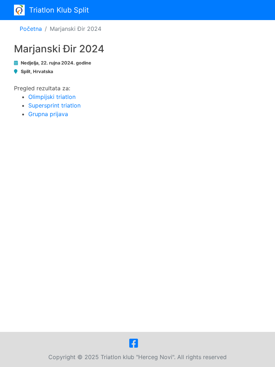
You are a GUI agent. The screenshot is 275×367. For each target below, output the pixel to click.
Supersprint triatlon (54, 105)
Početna (31, 28)
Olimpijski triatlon (52, 96)
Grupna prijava (48, 114)
